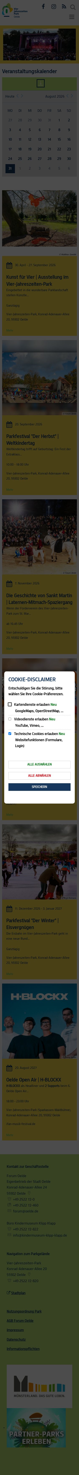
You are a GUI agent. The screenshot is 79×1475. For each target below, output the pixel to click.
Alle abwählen (39, 775)
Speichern (39, 787)
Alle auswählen (39, 764)
